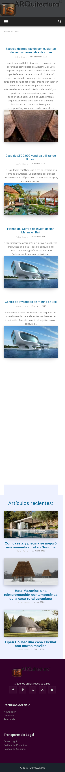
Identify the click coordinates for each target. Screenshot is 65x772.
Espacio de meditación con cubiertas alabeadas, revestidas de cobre (31, 50)
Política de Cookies (14, 748)
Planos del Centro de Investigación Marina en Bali (30, 230)
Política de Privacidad (16, 745)
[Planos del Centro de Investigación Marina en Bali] (31, 272)
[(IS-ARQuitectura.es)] (32, 8)
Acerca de (9, 719)
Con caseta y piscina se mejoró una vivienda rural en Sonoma (31, 545)
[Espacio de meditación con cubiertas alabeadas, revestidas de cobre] (31, 126)
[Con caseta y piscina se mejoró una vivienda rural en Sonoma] (31, 524)
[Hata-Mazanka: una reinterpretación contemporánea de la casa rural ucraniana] (31, 571)
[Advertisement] (31, 387)
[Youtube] (52, 689)
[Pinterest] (22, 689)
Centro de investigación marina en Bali (31, 302)
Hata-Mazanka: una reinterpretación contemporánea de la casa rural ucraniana (30, 594)
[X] (42, 689)
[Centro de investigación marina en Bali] (31, 342)
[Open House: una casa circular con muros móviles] (31, 623)
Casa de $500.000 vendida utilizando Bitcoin (30, 157)
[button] (6, 21)
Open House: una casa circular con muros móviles (30, 644)
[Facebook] (13, 689)
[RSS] (32, 689)
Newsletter (10, 711)
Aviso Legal (10, 741)
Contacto (9, 715)
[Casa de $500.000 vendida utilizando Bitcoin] (31, 199)
